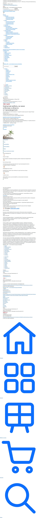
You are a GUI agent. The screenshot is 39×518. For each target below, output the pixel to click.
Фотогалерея (6, 57)
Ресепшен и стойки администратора (13, 34)
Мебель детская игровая (10, 29)
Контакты (6, 60)
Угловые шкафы (9, 37)
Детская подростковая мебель (11, 28)
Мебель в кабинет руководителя (12, 32)
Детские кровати (9, 27)
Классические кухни (9, 22)
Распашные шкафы (9, 36)
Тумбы (5, 40)
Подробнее (12, 124)
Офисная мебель (7, 30)
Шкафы (5, 35)
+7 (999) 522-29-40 (6, 5)
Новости (6, 58)
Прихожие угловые (9, 19)
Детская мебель (7, 26)
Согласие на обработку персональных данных (23, 285)
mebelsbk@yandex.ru (13, 5)
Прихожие (6, 15)
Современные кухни (10, 23)
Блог (5, 92)
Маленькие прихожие (10, 17)
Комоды (5, 39)
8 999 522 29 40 (5, 271)
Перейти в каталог (6, 117)
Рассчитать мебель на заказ (15, 117)
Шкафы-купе (8, 38)
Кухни (5, 20)
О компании (6, 54)
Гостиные (6, 24)
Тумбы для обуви (9, 44)
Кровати (6, 46)
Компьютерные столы (10, 74)
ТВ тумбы (7, 41)
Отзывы (5, 59)
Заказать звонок (6, 11)
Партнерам (6, 56)
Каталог (4, 14)
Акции (5, 51)
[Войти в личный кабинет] (3, 13)
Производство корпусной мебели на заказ (11, 49)
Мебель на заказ (7, 52)
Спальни (7, 73)
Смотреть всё (14, 208)
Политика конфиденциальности (9, 285)
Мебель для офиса (9, 31)
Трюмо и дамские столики (11, 80)
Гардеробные (6, 47)
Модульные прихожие (10, 18)
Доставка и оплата (7, 55)
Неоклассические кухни (10, 21)
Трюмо (5, 45)
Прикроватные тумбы (10, 43)
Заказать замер (12, 11)
